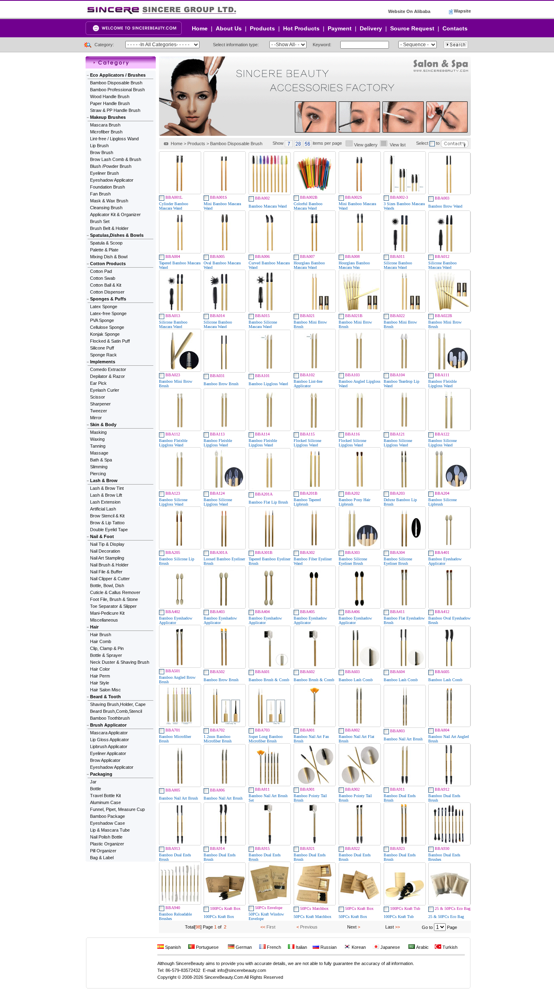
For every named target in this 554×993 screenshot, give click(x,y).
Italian (300, 947)
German (243, 947)
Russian (328, 947)
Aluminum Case (105, 802)
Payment (340, 28)
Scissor (97, 397)
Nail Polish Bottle (106, 836)
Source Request (412, 28)
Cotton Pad (101, 271)
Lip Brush (99, 145)
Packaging (101, 774)
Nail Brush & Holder (109, 564)
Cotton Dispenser (107, 292)
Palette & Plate (104, 249)
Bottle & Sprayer (106, 655)
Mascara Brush (105, 124)
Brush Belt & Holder (109, 228)
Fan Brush (100, 193)
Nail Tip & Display (107, 544)
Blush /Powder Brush (110, 166)
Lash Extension (105, 502)
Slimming (98, 466)
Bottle (95, 788)
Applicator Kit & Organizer (115, 214)
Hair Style (99, 682)
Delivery (371, 28)
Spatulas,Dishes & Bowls (117, 235)
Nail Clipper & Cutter (110, 578)
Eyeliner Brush (104, 173)
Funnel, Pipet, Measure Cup (117, 809)
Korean (358, 947)
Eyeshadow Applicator (111, 180)
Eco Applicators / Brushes (118, 75)
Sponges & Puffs (108, 298)
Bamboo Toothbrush (110, 718)
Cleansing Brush (106, 207)
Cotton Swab (102, 278)
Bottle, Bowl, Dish (107, 585)
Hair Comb (100, 641)
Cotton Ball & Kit (105, 285)
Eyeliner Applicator (108, 753)
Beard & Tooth (105, 696)
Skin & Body (103, 424)
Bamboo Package (107, 816)
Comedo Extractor (108, 369)
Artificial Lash (103, 508)
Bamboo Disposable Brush (116, 82)
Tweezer (98, 410)
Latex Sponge (103, 306)
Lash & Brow (104, 480)
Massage (99, 452)
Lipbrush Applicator (108, 746)
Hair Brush (100, 634)
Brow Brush (101, 152)
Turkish (449, 947)
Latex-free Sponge (108, 313)
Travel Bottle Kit (105, 795)
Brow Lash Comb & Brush (115, 159)
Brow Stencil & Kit (107, 515)
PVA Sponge (102, 320)
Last (389, 926)
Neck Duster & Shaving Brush (119, 662)
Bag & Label (102, 857)
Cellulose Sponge (107, 327)
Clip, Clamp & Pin (107, 648)
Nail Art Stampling (107, 557)
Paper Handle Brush (110, 103)
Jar (93, 781)
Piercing (98, 473)
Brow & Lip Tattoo (107, 522)
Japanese (389, 947)
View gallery (366, 144)
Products (262, 28)
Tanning (97, 446)
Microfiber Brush (106, 131)
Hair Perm (100, 675)
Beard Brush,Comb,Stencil (116, 711)
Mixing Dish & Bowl (108, 256)
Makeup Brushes (108, 117)
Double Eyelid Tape (109, 529)
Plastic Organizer (107, 843)
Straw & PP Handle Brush (115, 110)
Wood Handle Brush (109, 96)
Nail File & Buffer (106, 571)
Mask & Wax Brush (109, 200)
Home (200, 28)
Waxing (97, 439)
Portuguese (207, 947)
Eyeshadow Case (107, 823)
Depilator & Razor (107, 376)
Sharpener (100, 403)
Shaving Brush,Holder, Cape (118, 704)
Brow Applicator (105, 760)
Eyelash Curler (104, 390)
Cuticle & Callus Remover (115, 592)
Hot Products (301, 28)
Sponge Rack (103, 354)
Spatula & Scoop (106, 242)
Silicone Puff (102, 347)
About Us (229, 28)
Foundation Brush (107, 186)
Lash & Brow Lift (106, 495)
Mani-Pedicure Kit (107, 613)
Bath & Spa (101, 459)
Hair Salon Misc (105, 689)
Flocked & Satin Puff (110, 341)
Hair (94, 626)
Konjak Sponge (105, 334)
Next (351, 926)
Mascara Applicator (109, 732)
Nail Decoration (105, 551)
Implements (102, 361)
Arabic (422, 947)
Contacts (455, 28)
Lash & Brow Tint (107, 488)
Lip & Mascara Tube (110, 830)
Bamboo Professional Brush (117, 89)
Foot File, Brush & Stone (114, 599)
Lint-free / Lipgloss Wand (114, 138)
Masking (98, 432)
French (273, 947)
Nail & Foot (102, 536)
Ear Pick (98, 383)
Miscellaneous (104, 620)
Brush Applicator (108, 725)
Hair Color (100, 669)
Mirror (96, 417)
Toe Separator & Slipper (113, 606)
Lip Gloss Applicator (109, 739)
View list (398, 144)
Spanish (172, 947)
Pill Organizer (103, 850)
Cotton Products (108, 263)
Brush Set (100, 221)
